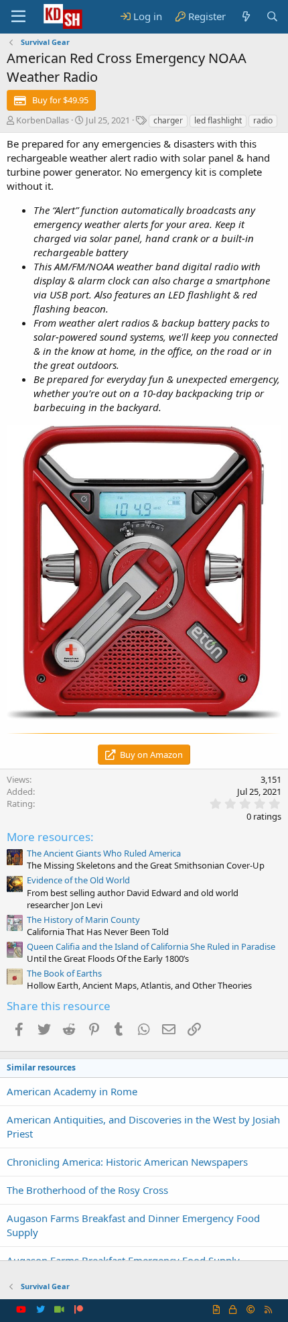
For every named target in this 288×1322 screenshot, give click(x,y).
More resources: (50, 836)
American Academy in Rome (72, 1091)
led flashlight (218, 120)
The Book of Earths (64, 973)
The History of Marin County (83, 920)
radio (263, 120)
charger (168, 120)
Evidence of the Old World (78, 880)
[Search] (272, 16)
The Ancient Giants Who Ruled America (104, 853)
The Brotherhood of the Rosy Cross (87, 1190)
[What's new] (245, 16)
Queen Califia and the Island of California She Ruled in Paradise (151, 946)
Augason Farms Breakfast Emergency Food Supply (123, 1260)
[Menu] (18, 17)
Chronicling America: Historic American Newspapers (127, 1161)
